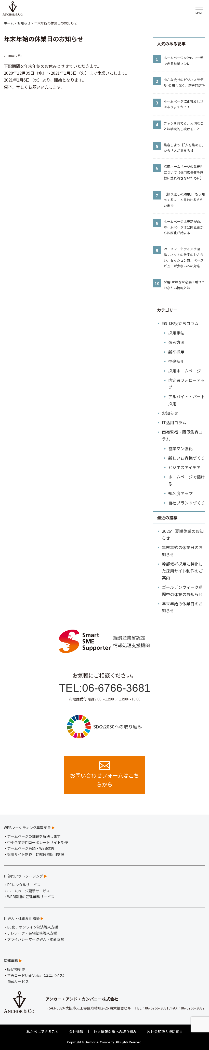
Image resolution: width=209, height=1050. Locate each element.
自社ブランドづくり (186, 503)
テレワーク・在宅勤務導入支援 (32, 933)
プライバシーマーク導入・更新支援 (35, 939)
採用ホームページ (184, 371)
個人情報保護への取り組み (115, 1031)
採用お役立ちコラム (180, 323)
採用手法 (176, 333)
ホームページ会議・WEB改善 (30, 848)
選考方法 (176, 342)
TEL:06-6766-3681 (104, 688)
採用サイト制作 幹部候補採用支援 (35, 854)
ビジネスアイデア (184, 467)
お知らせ (170, 413)
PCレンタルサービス (23, 884)
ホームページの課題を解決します (34, 836)
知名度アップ (180, 493)
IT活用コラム (174, 422)
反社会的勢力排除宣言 (165, 1031)
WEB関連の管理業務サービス (30, 896)
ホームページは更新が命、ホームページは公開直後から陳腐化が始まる (183, 227)
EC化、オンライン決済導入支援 (32, 926)
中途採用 (176, 361)
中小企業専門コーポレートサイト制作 (37, 842)
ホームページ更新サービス (28, 890)
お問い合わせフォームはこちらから (104, 780)
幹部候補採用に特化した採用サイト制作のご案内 (182, 571)
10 (157, 283)
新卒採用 (176, 352)
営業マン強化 (180, 448)
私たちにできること (43, 1031)
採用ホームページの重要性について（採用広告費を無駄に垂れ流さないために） (183, 172)
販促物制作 (16, 969)
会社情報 (76, 1031)
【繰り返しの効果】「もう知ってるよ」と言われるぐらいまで (184, 200)
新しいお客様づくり (186, 458)
